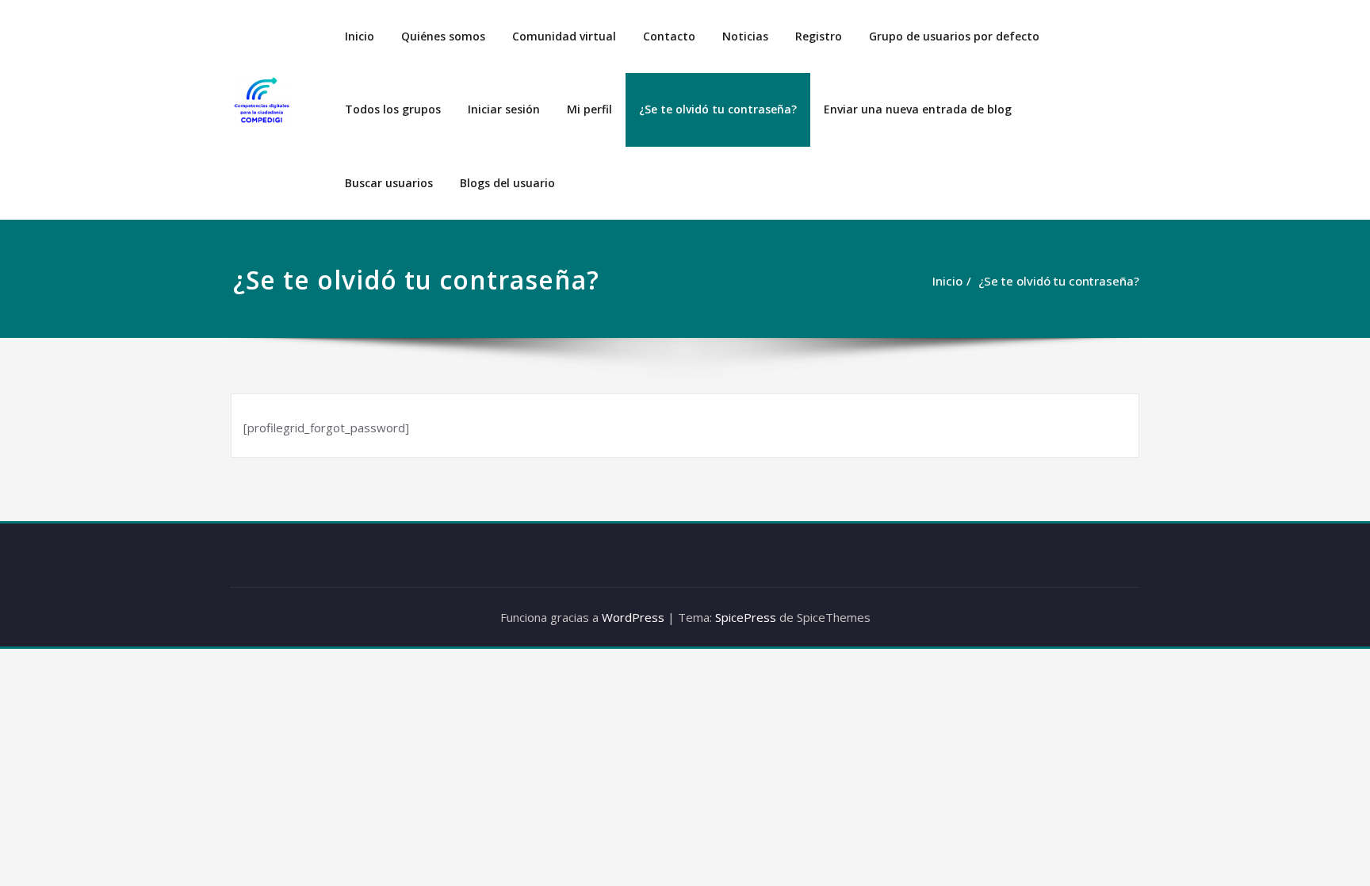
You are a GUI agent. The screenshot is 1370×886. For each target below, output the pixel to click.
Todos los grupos (393, 109)
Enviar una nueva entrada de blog (918, 109)
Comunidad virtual (564, 36)
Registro (818, 36)
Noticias (745, 36)
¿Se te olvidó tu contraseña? (718, 109)
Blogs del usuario (507, 182)
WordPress (633, 617)
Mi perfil (589, 109)
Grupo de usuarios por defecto (954, 36)
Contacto (669, 36)
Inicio (359, 36)
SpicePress (745, 617)
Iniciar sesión (504, 109)
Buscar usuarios (389, 182)
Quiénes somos (443, 36)
